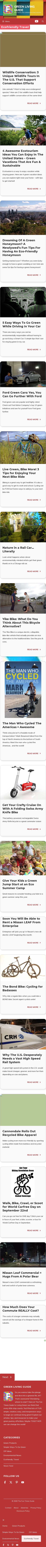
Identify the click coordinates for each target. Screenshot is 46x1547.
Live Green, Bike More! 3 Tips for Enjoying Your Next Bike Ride (20, 473)
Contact (8, 1508)
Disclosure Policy (23, 1511)
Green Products (18, 1526)
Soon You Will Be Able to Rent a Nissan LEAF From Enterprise (21, 922)
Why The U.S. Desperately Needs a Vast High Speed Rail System (22, 1058)
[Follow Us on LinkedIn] (16, 1482)
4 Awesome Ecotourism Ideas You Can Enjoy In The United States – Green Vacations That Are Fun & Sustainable (22, 158)
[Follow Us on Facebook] (5, 1482)
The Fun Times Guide (26, 1501)
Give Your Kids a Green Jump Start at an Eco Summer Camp (19, 884)
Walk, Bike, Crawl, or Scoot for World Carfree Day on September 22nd (22, 1206)
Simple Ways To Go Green (13, 1532)
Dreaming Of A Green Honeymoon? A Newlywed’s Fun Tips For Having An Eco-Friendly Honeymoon (21, 248)
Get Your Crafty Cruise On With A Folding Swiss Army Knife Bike (22, 808)
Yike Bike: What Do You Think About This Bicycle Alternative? (21, 622)
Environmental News (10, 1538)
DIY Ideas (33, 1532)
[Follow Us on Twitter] (10, 1482)
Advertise (24, 1508)
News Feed (8, 1466)
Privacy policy (36, 1508)
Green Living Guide (24, 8)
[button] (43, 21)
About (16, 1508)
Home (4, 1526)
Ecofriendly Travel (31, 1538)
